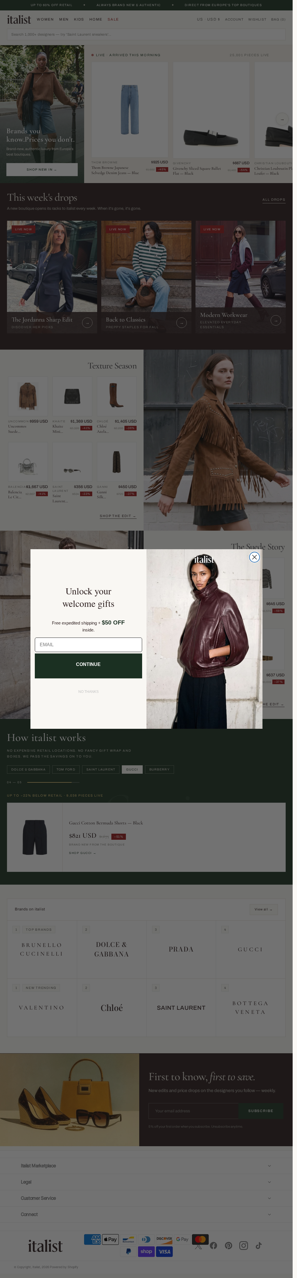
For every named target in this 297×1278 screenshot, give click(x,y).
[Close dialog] (254, 557)
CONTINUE (88, 664)
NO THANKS (88, 692)
